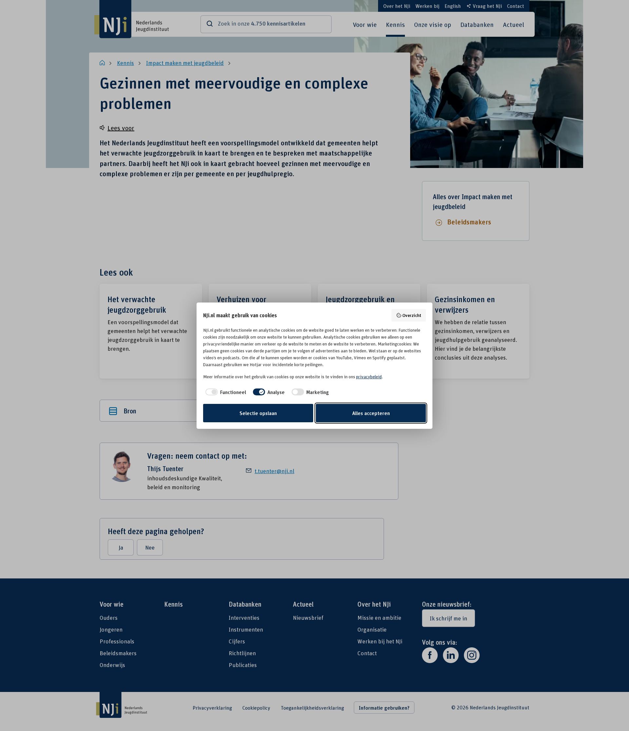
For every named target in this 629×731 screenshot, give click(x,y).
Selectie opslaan (258, 413)
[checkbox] (224, 392)
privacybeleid (369, 377)
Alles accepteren (371, 413)
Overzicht (411, 315)
